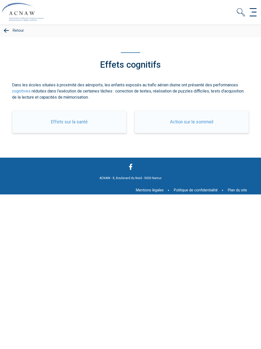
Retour (18, 30)
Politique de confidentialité (196, 190)
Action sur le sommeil (191, 121)
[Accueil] (24, 21)
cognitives (21, 91)
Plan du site (237, 190)
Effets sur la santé (69, 121)
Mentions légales (150, 190)
